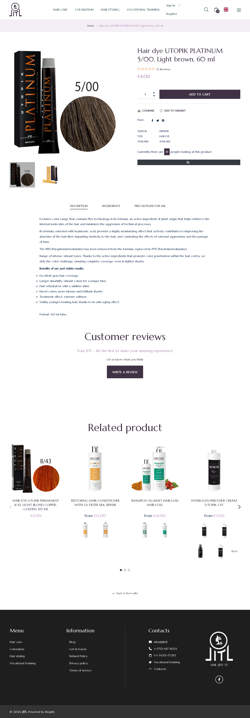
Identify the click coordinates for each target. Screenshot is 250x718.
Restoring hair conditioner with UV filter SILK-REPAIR (95, 502)
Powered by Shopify (41, 712)
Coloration (17, 649)
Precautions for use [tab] (150, 206)
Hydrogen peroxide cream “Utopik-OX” (214, 502)
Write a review (125, 372)
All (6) (234, 551)
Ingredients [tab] (111, 206)
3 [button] (129, 570)
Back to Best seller (127, 593)
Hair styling (17, 656)
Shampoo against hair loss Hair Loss (154, 502)
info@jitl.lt (161, 642)
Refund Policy (78, 656)
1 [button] (121, 570)
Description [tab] (79, 206)
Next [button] (239, 507)
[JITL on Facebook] (219, 679)
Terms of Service (80, 670)
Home (90, 25)
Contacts (160, 669)
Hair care (16, 642)
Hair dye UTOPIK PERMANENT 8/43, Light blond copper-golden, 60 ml (36, 504)
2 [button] (125, 570)
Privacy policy (78, 663)
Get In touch (77, 649)
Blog (72, 642)
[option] (36, 486)
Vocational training (23, 663)
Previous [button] (10, 507)
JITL (24, 712)
